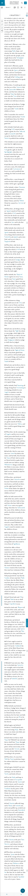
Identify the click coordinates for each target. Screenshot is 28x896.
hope (12, 94)
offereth (22, 131)
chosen (7, 568)
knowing (20, 385)
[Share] (2, 31)
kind (10, 806)
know (14, 279)
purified (21, 877)
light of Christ (19, 350)
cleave (10, 505)
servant (21, 203)
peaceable (13, 90)
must (12, 759)
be (5, 872)
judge (18, 260)
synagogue (20, 58)
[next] (21, 894)
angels (7, 392)
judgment (11, 340)
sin (13, 222)
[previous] (7, 894)
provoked (22, 810)
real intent (16, 169)
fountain (22, 187)
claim (6, 488)
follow (22, 201)
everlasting (20, 388)
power (23, 629)
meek (6, 774)
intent (7, 138)
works (23, 117)
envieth (18, 806)
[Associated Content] (27, 15)
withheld (18, 646)
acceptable (18, 780)
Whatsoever (8, 465)
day (23, 631)
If (21, 597)
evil (13, 129)
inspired (7, 241)
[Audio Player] (23, 891)
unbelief (14, 679)
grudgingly (8, 152)
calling (17, 77)
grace (16, 70)
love (23, 840)
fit (20, 717)
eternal (17, 749)
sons (8, 458)
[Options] (24, 7)
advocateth (21, 508)
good (8, 211)
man (21, 277)
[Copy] (2, 28)
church (19, 87)
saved (13, 453)
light (17, 331)
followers (16, 863)
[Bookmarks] (18, 7)
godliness (17, 544)
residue (7, 578)
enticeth (7, 237)
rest (15, 96)
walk (16, 109)
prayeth (12, 134)
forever (7, 844)
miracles (17, 479)
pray (12, 854)
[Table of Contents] (2, 7)
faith (14, 51)
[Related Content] (21, 7)
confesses (8, 789)
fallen (20, 424)
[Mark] (2, 25)
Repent (20, 607)
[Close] (2, 21)
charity (12, 803)
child (6, 361)
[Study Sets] (14, 7)
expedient (13, 604)
